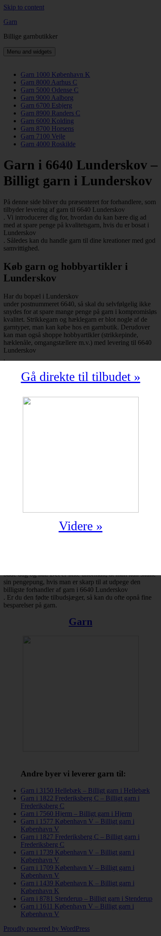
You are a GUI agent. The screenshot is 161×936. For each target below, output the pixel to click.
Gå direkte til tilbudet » (80, 376)
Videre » (81, 526)
